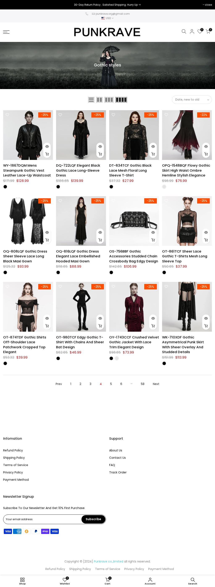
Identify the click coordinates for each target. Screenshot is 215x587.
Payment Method (16, 480)
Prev (59, 384)
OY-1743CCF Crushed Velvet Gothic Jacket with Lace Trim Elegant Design (134, 342)
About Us (115, 450)
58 (142, 384)
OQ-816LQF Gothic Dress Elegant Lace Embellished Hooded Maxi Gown (78, 256)
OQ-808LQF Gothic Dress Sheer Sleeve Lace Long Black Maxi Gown (25, 256)
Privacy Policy (13, 472)
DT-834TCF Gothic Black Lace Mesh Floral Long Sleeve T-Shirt (130, 170)
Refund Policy (13, 450)
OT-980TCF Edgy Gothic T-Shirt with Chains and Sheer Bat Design (80, 342)
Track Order (118, 472)
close (8, 4)
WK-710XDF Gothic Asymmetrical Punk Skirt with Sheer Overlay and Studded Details (183, 345)
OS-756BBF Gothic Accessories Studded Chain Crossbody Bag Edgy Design (133, 256)
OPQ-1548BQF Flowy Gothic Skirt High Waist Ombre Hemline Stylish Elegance (186, 170)
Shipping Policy (14, 458)
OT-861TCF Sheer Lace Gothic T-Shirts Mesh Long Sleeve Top (184, 256)
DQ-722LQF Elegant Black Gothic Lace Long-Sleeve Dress (78, 170)
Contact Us (117, 458)
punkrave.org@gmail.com (113, 14)
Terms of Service (15, 465)
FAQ (112, 465)
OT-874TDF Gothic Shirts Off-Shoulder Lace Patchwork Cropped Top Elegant (24, 345)
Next (156, 384)
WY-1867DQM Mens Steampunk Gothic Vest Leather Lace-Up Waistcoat (27, 170)
